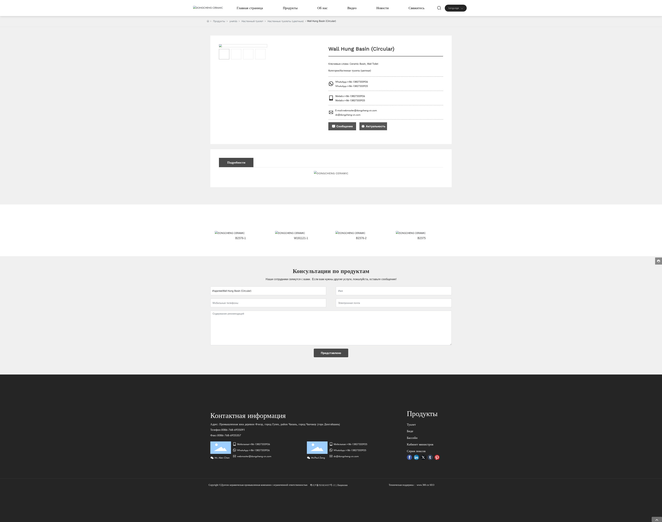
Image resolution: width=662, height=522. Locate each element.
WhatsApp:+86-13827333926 (351, 81)
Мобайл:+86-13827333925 (350, 100)
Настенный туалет (252, 21)
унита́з (233, 21)
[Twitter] (423, 457)
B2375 (422, 238)
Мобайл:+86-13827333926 (350, 96)
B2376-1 (240, 238)
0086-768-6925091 (233, 429)
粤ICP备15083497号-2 (322, 485)
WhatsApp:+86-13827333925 (351, 86)
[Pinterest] (437, 457)
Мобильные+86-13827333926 (253, 444)
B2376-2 (361, 238)
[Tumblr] (430, 457)
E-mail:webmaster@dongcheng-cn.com (356, 110)
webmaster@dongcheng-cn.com (254, 456)
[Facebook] (409, 457)
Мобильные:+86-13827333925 (350, 444)
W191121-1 (301, 238)
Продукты (219, 21)
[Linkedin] (416, 457)
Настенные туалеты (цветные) (286, 21)
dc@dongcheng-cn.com (347, 114)
